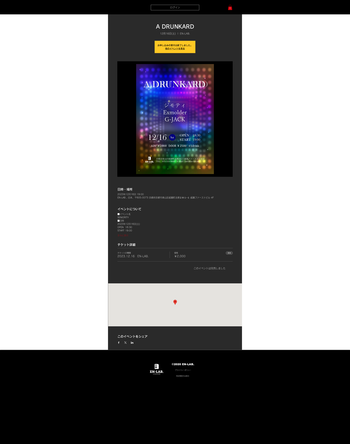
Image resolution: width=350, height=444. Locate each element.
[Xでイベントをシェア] (125, 343)
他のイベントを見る (175, 48)
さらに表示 (122, 235)
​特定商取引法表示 (182, 376)
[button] (230, 7)
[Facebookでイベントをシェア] (118, 343)
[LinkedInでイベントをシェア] (132, 343)
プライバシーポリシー (183, 370)
